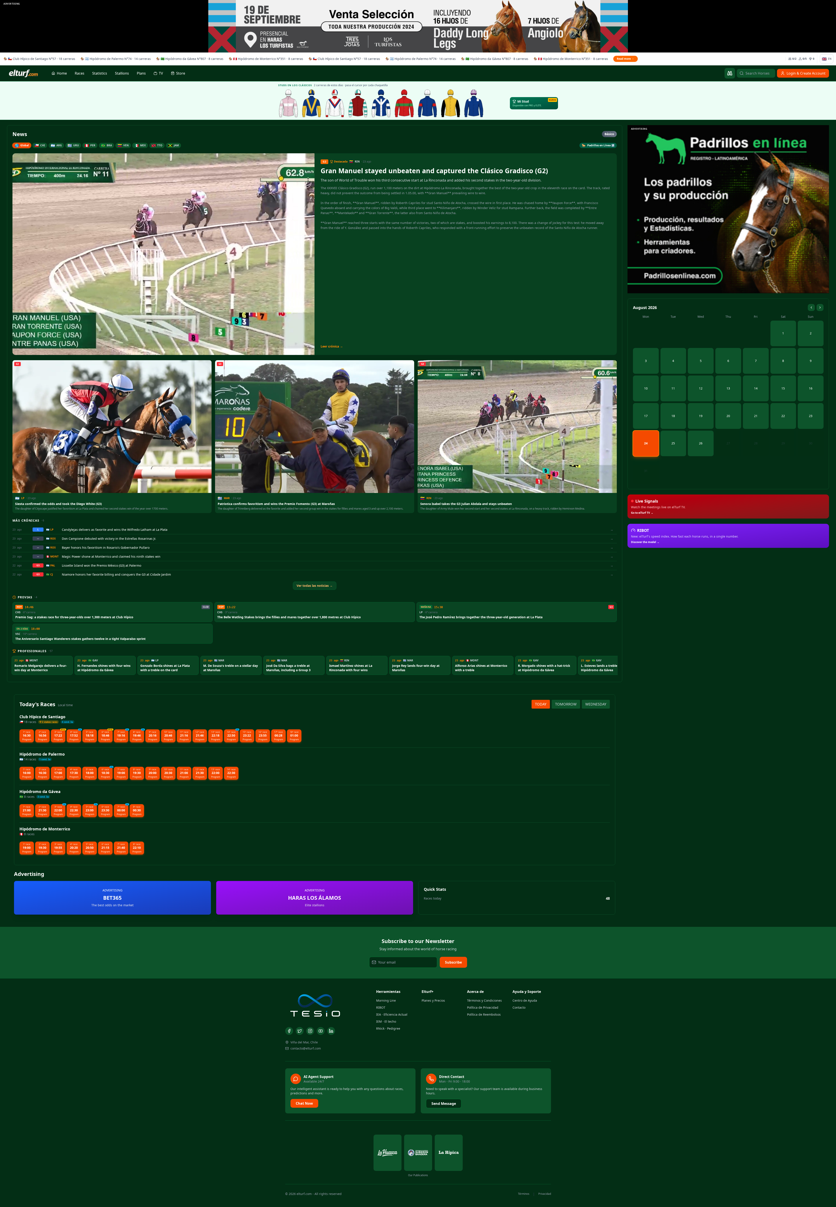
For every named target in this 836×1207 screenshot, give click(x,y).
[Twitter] (300, 1031)
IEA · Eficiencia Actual (391, 1014)
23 (810, 416)
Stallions (122, 73)
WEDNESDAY (595, 704)
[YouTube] (321, 1031)
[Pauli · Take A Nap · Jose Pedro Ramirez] (311, 103)
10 (646, 388)
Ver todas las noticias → (315, 585)
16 (810, 388)
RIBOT (380, 1007)
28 (756, 443)
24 (646, 443)
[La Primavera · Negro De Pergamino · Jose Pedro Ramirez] (288, 103)
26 (700, 443)
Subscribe (453, 962)
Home (62, 73)
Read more (624, 59)
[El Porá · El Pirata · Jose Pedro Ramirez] (358, 103)
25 (673, 443)
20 (728, 416)
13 (728, 388)
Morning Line (386, 1000)
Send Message (443, 1103)
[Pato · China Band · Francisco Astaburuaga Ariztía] (450, 103)
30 (810, 443)
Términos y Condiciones (484, 1000)
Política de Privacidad (482, 1007)
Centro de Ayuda (525, 1000)
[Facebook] (289, 1031)
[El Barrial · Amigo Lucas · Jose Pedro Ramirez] (335, 103)
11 (673, 388)
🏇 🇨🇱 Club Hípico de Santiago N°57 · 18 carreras (39, 59)
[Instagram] (310, 1031)
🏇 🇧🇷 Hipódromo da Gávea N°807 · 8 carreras (189, 59)
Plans (141, 73)
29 (783, 443)
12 (700, 388)
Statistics (99, 73)
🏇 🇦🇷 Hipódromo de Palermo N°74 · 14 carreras (115, 59)
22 (783, 416)
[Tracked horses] (730, 73)
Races (79, 73)
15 (783, 388)
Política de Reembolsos (484, 1014)
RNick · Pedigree (388, 1028)
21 (756, 416)
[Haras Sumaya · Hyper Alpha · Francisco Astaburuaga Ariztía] (404, 103)
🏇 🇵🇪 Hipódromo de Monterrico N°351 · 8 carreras (266, 59)
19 (700, 416)
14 (756, 388)
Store (180, 73)
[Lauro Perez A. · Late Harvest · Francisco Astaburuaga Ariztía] (474, 103)
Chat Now (304, 1103)
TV (161, 73)
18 (673, 416)
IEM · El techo (386, 1021)
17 (646, 416)
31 (646, 471)
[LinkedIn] (331, 1031)
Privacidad (544, 1194)
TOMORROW (566, 704)
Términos (523, 1194)
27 (728, 443)
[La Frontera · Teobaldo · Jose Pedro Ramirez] (381, 103)
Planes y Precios (433, 1000)
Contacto (519, 1007)
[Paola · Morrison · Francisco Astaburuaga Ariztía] (427, 103)
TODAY (540, 704)
